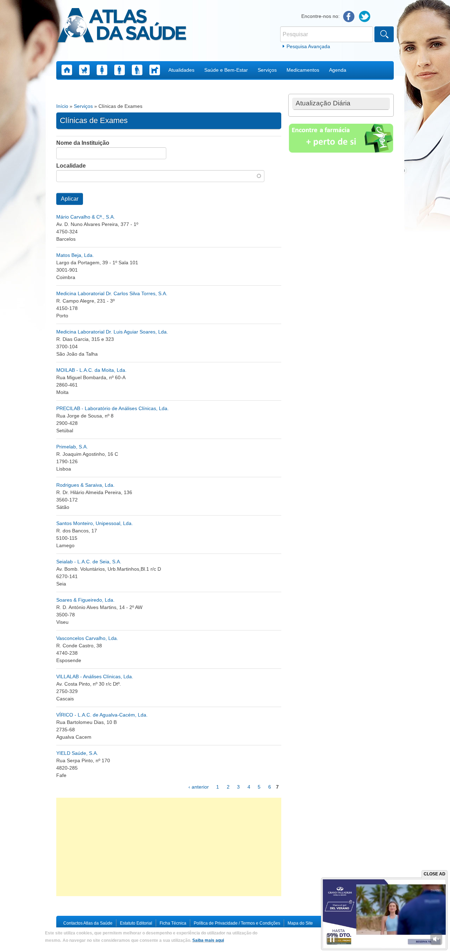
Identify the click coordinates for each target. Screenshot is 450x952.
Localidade (71, 166)
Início (62, 106)
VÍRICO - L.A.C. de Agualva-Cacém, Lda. (102, 715)
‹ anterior (198, 787)
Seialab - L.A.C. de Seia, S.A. (88, 561)
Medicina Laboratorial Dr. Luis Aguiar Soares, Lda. (112, 332)
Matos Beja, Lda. (75, 255)
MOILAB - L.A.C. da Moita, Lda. (91, 370)
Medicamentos (303, 70)
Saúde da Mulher (102, 70)
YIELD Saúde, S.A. (77, 753)
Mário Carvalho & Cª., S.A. (85, 217)
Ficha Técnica (173, 923)
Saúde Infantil (84, 70)
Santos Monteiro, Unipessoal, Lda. (94, 523)
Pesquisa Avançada (308, 46)
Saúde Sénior (137, 70)
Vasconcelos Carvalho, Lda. (87, 638)
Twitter (365, 17)
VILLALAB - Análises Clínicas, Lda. (94, 676)
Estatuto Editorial (136, 923)
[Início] (121, 26)
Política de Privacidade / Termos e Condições (237, 923)
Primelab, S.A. (72, 446)
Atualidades (181, 70)
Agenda (337, 70)
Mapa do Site (300, 923)
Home (67, 70)
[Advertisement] (168, 847)
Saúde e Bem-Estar (226, 70)
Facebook (349, 17)
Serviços (267, 70)
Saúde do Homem (119, 70)
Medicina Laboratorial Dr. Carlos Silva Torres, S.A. (111, 293)
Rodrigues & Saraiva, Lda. (85, 485)
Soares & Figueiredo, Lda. (85, 600)
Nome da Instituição (82, 143)
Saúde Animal (154, 70)
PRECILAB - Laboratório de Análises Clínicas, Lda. (112, 408)
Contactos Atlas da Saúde (87, 923)
